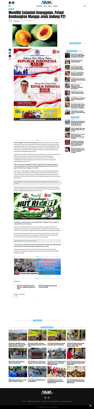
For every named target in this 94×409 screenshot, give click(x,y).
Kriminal (50, 6)
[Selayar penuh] (59, 119)
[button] (37, 114)
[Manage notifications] (91, 406)
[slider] (36, 119)
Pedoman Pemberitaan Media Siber (34, 401)
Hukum (45, 6)
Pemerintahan (39, 6)
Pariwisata (55, 6)
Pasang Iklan (44, 401)
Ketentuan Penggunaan (53, 401)
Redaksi (24, 401)
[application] (37, 114)
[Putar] (15, 119)
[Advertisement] (37, 129)
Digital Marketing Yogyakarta (65, 401)
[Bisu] (57, 119)
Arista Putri (17, 21)
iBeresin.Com (43, 407)
